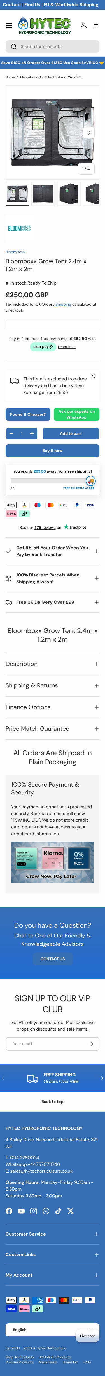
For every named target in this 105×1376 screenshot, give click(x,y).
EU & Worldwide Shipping (71, 5)
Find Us (32, 5)
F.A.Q (87, 1362)
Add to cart (71, 433)
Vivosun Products (19, 1362)
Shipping (63, 304)
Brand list (70, 1362)
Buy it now (52, 450)
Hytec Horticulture (51, 1348)
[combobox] (52, 46)
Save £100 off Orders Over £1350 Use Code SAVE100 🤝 (52, 62)
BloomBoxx (15, 252)
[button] (96, 25)
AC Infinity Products (55, 1357)
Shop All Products (20, 1357)
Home (10, 77)
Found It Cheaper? (28, 414)
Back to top (52, 1101)
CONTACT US (53, 958)
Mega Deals (48, 1362)
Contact (12, 5)
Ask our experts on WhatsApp (77, 414)
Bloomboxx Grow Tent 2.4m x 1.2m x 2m (50, 77)
